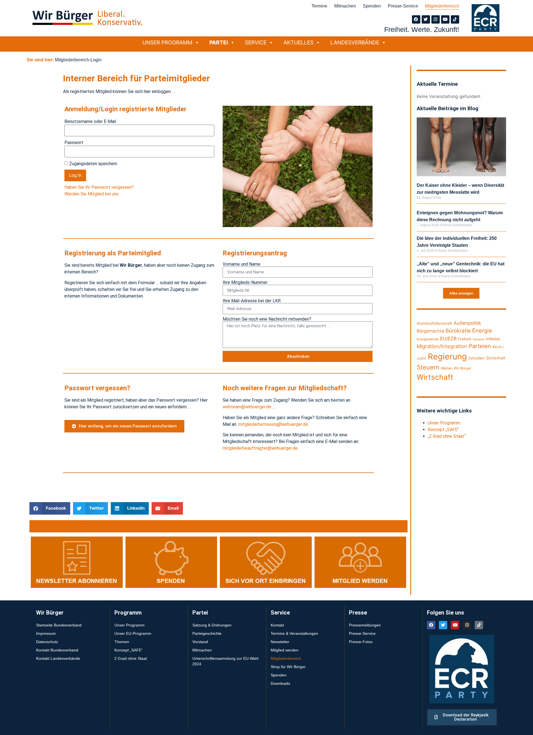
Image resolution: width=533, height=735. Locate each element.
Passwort (73, 142)
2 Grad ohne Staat (130, 658)
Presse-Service (403, 6)
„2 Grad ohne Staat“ (447, 436)
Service (255, 42)
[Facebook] (416, 19)
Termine (319, 6)
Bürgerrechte (430, 331)
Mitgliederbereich (442, 6)
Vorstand (200, 642)
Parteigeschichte (207, 633)
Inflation (493, 338)
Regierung (447, 356)
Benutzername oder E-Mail (90, 121)
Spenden (372, 6)
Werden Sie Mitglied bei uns (91, 194)
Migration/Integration (442, 346)
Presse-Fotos (361, 642)
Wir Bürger (462, 368)
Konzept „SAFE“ (443, 429)
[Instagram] (435, 19)
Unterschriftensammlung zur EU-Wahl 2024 (225, 661)
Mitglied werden (284, 650)
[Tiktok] (455, 19)
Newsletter (280, 642)
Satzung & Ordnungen (212, 625)
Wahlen (446, 368)
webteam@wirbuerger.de (247, 406)
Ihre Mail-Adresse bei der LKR (252, 301)
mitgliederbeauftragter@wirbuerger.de (260, 448)
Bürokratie (458, 331)
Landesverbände (354, 42)
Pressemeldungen (365, 625)
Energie (482, 330)
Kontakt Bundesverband (57, 650)
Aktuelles (298, 42)
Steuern (428, 367)
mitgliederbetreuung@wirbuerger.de (273, 424)
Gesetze (478, 339)
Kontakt (277, 625)
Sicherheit (495, 358)
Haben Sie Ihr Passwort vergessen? (99, 187)
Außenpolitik (467, 323)
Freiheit (464, 339)
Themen (121, 642)
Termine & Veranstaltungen (294, 633)
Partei (218, 42)
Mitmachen (345, 6)
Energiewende (428, 339)
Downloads (280, 683)
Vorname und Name (241, 264)
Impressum (46, 633)
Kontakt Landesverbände (58, 658)
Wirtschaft (435, 376)
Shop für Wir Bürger (288, 666)
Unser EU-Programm (132, 633)
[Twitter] (426, 19)
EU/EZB (448, 338)
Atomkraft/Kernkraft (434, 323)
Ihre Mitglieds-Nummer (245, 282)
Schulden (476, 358)
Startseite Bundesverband (59, 625)
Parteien (480, 346)
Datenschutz (47, 642)
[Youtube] (445, 19)
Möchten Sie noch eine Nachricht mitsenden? (267, 319)
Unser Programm (167, 42)
